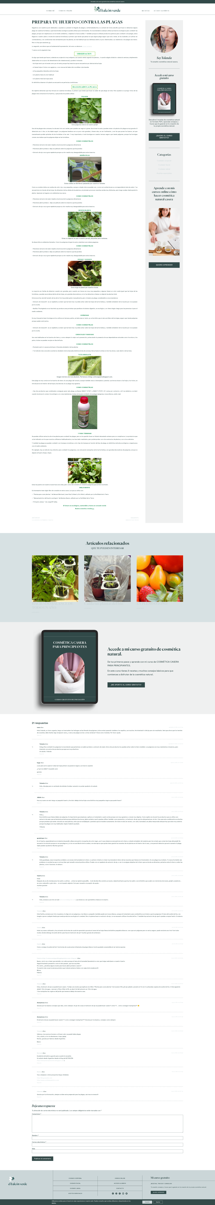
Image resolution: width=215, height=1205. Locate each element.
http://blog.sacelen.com (44, 1078)
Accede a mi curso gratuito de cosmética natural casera (107, 1)
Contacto (120, 1188)
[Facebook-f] (116, 1193)
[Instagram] (113, 1193)
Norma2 (39, 1053)
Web (33, 1148)
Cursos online (65, 11)
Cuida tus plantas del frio (103, 604)
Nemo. (39, 1072)
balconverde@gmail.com (67, 899)
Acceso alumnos (120, 1183)
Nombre (35, 1135)
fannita (39, 927)
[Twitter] (126, 1193)
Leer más (35, 612)
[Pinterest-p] (120, 1193)
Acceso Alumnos (161, 11)
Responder (39, 735)
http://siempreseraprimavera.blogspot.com (50, 1060)
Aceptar (147, 1202)
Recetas (146, 11)
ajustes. (54, 1203)
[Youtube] (123, 1193)
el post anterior (87, 46)
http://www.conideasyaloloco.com (48, 1080)
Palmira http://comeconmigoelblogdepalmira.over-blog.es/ (57, 958)
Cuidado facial (164, 165)
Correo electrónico (39, 1142)
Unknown (40, 1091)
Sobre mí (50, 11)
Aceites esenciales (164, 173)
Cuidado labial (164, 169)
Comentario (36, 1114)
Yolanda (39, 911)
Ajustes (158, 1202)
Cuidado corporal (164, 161)
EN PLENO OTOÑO (152, 604)
